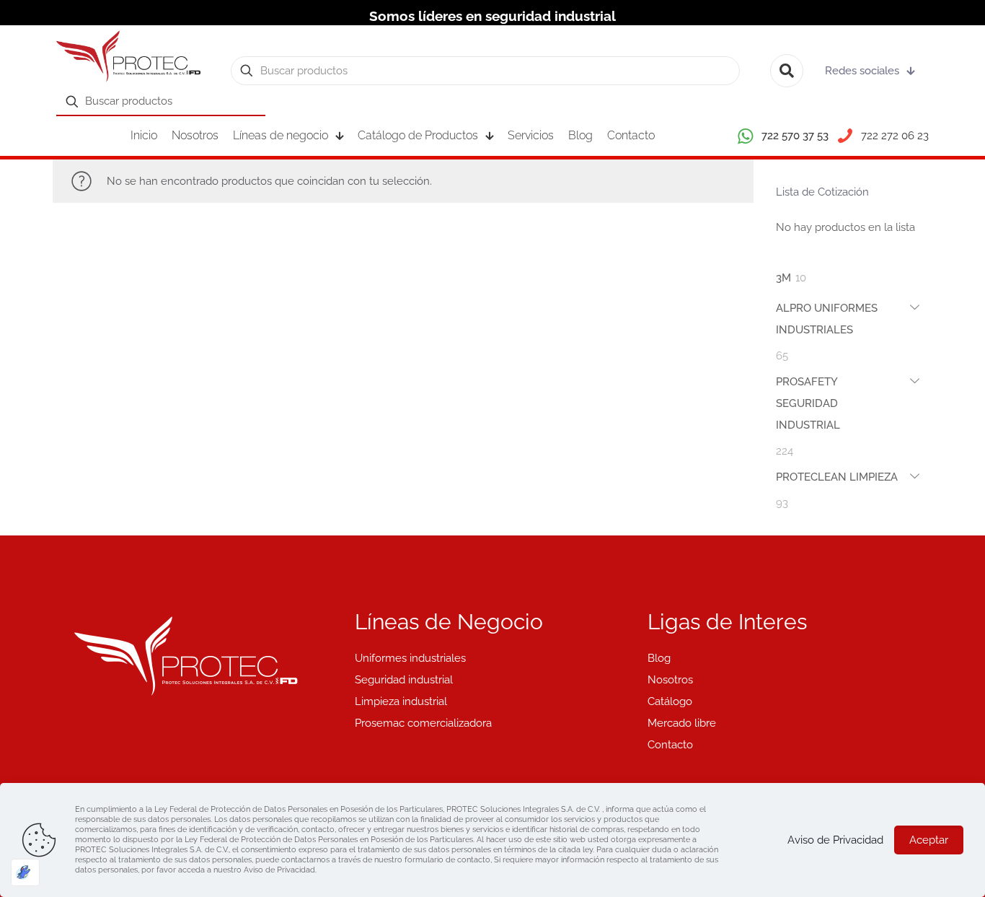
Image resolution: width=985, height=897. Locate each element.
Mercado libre (682, 723)
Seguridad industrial (404, 679)
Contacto (670, 744)
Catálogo (670, 701)
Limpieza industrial (401, 701)
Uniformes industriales (410, 658)
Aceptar (928, 839)
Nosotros (670, 679)
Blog (659, 658)
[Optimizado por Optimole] (25, 872)
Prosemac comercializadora (423, 723)
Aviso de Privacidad (835, 839)
